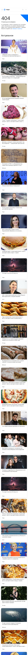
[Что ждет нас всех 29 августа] (14, 268)
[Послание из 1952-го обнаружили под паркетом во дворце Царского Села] (14, 159)
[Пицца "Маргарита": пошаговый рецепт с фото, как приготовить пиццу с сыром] (14, 574)
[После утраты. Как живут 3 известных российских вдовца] (14, 203)
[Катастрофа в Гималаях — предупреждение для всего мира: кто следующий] (14, 72)
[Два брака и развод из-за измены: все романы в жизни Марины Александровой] (14, 443)
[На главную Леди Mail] (7, 9)
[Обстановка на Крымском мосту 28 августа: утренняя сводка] (14, 531)
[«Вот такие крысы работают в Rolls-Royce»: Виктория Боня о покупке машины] (14, 290)
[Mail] (4, 9)
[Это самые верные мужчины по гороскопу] (14, 421)
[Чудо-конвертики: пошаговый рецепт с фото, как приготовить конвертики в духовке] (14, 312)
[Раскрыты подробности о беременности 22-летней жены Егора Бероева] (14, 465)
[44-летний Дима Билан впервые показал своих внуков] (14, 93)
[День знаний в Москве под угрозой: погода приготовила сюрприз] (14, 596)
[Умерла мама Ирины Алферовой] (14, 181)
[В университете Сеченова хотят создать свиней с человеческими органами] (14, 356)
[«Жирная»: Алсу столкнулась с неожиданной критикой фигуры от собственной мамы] (14, 50)
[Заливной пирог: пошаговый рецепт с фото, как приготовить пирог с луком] (14, 246)
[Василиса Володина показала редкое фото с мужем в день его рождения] (14, 553)
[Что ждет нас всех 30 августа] (14, 487)
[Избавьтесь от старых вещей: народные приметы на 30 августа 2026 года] (14, 334)
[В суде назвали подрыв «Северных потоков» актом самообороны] (14, 618)
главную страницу (17, 28)
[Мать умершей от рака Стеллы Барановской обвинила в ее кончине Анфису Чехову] (14, 225)
